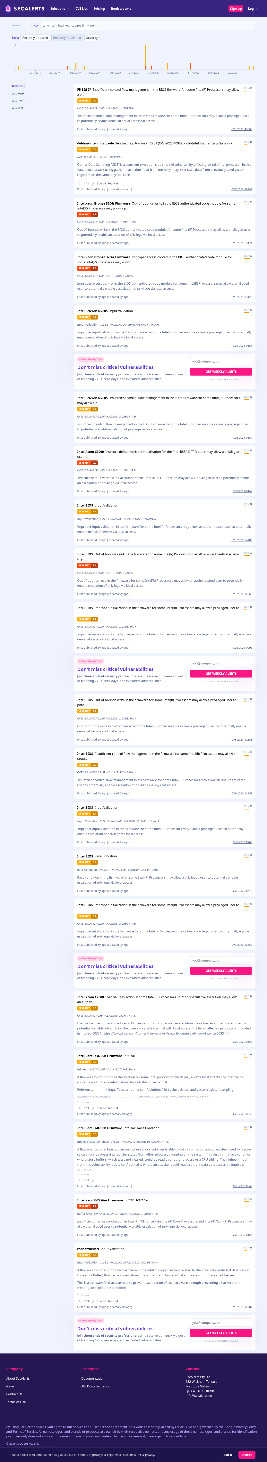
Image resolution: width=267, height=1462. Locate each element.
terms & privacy (144, 1455)
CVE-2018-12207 (241, 1307)
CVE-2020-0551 (242, 1042)
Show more (83, 1102)
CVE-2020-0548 (242, 1186)
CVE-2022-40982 (241, 189)
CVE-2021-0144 (242, 491)
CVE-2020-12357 (241, 944)
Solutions (57, 8)
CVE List (81, 8)
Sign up (236, 8)
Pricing (99, 8)
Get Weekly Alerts (221, 372)
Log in (253, 8)
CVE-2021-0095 (242, 647)
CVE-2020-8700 (242, 842)
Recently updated (35, 38)
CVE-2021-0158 (242, 345)
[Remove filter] (31, 26)
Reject (228, 1455)
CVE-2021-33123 (241, 297)
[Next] (93, 183)
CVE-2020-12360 (241, 594)
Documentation (93, 1378)
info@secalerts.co (199, 1395)
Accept (247, 1455)
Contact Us (14, 1394)
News (10, 1386)
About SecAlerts (18, 1378)
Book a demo (121, 8)
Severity (92, 38)
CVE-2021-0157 (242, 437)
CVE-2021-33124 (241, 243)
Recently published (67, 38)
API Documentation (95, 1386)
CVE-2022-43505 (241, 129)
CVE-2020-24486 (241, 540)
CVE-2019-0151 (242, 1235)
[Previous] (79, 183)
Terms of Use (16, 1402)
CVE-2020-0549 (242, 1114)
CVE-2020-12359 (241, 793)
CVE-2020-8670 (242, 891)
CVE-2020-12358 (241, 739)
